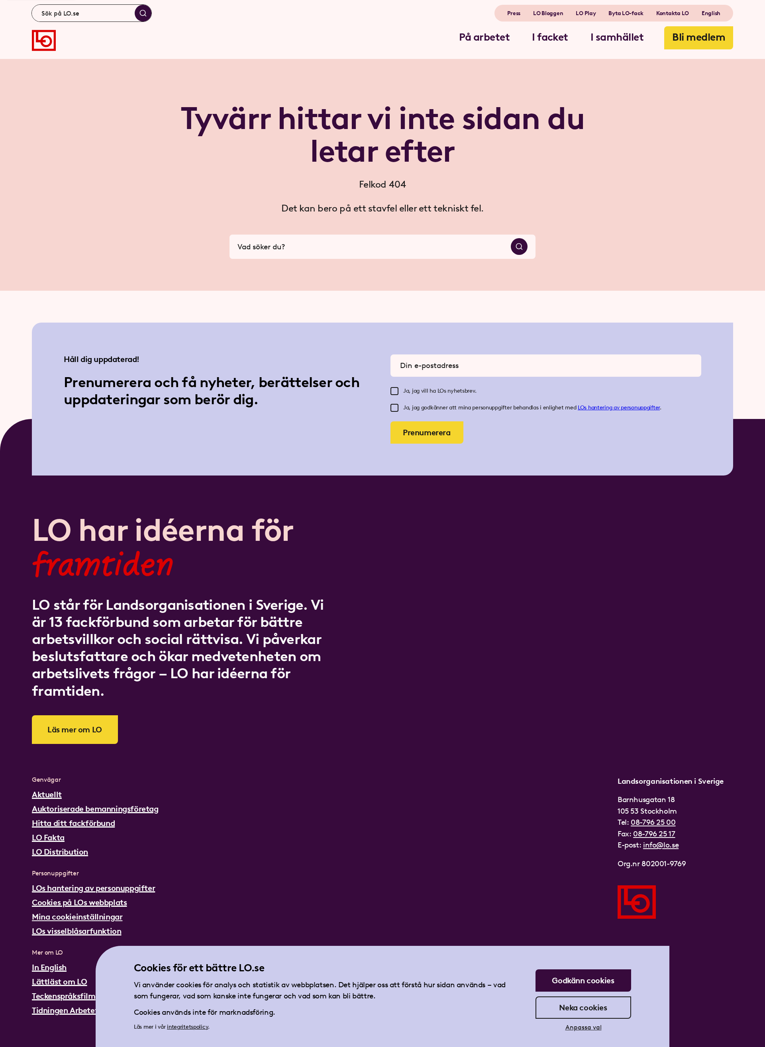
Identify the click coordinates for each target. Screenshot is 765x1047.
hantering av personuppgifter (624, 407)
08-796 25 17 (654, 833)
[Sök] (143, 13)
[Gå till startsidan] (44, 40)
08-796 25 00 (653, 822)
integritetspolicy (187, 1027)
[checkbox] (394, 391)
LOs (583, 407)
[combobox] (91, 13)
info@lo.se (661, 844)
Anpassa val (583, 1027)
